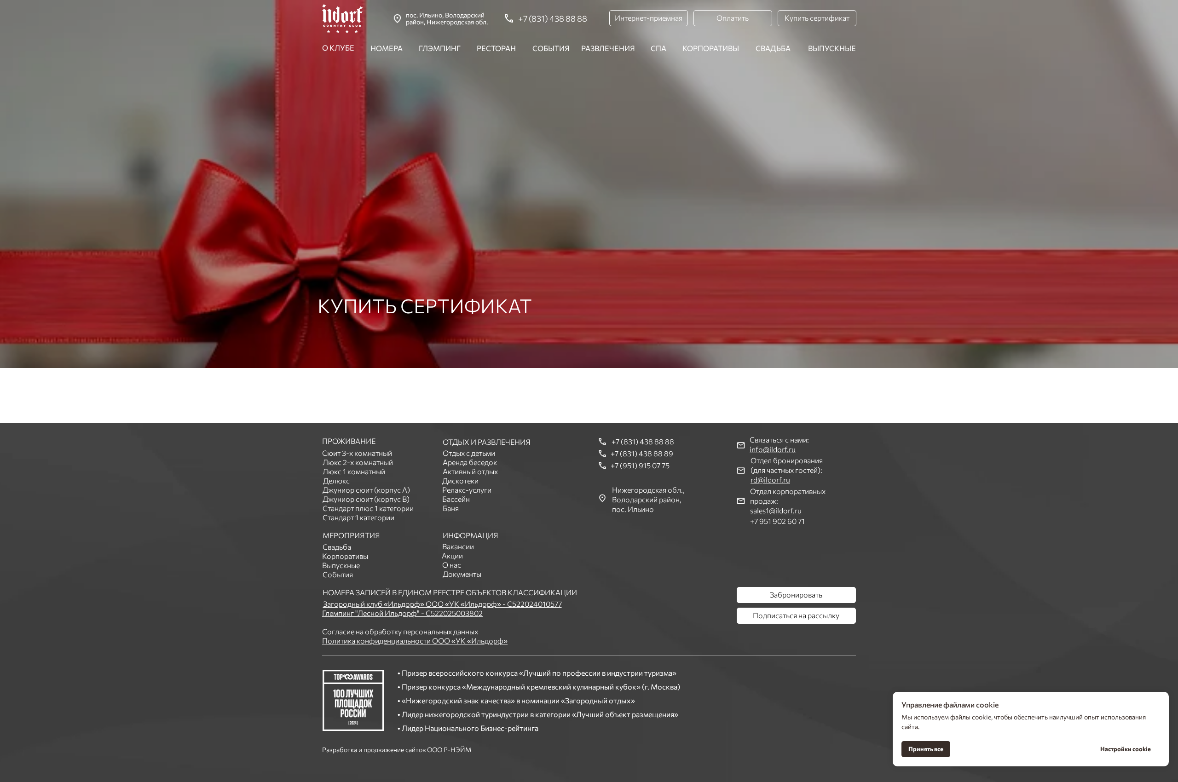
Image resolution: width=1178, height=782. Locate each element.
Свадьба (337, 546)
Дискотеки (460, 480)
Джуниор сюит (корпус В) (366, 498)
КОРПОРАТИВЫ (710, 48)
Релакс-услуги (466, 489)
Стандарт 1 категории (358, 517)
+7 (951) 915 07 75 (640, 465)
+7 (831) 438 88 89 (642, 453)
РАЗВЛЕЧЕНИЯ (608, 48)
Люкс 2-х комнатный (358, 462)
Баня (451, 508)
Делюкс (336, 480)
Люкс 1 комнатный (354, 471)
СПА (658, 48)
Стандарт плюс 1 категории (368, 508)
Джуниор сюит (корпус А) (366, 489)
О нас (451, 564)
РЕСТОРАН (496, 48)
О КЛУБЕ (338, 47)
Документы (462, 573)
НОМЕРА (386, 48)
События (338, 574)
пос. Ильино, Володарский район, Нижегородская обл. (447, 18)
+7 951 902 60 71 (777, 521)
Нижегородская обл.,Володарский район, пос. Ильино (648, 499)
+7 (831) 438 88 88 (552, 18)
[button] (648, 18)
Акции (452, 555)
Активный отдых (470, 471)
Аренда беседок (470, 462)
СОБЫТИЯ (551, 48)
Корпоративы (345, 556)
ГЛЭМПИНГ (440, 48)
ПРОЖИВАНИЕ (348, 441)
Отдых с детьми (469, 452)
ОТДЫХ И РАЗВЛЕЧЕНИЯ (487, 441)
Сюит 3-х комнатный (357, 452)
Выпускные (341, 565)
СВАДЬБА (773, 48)
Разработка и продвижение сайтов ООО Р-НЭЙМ (396, 749)
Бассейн (456, 498)
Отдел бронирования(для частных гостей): (787, 470)
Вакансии (458, 546)
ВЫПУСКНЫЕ (832, 48)
